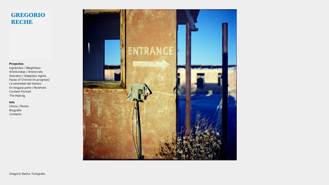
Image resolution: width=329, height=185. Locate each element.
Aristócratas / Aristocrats (26, 71)
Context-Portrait (20, 91)
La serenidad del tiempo (25, 83)
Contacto (15, 114)
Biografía (15, 110)
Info (12, 102)
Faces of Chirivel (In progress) (29, 79)
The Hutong (17, 95)
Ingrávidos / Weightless (25, 68)
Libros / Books (19, 106)
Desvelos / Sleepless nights (27, 76)
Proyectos (16, 64)
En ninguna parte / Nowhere (27, 87)
